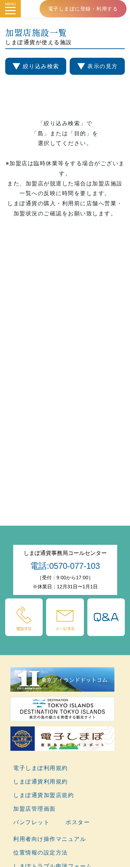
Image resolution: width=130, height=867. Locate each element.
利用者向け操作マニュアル (49, 838)
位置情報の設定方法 (40, 852)
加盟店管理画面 (34, 808)
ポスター (78, 822)
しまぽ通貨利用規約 (40, 781)
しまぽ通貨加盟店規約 (43, 795)
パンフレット (31, 822)
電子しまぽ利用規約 (40, 767)
